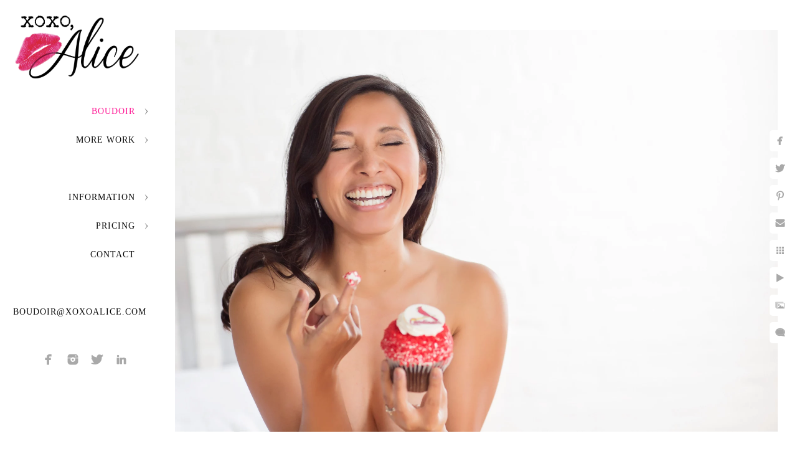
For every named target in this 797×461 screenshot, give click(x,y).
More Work (105, 140)
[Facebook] (48, 359)
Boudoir (113, 111)
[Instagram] (72, 359)
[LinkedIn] (121, 359)
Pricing (115, 225)
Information (101, 197)
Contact (112, 254)
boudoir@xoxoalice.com (79, 311)
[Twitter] (97, 359)
